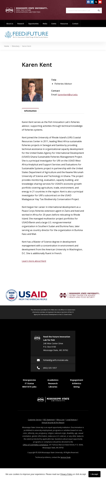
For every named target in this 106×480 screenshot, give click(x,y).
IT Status (29, 383)
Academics (52, 380)
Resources (64, 23)
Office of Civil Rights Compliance (35, 445)
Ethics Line (60, 420)
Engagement (76, 380)
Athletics (76, 383)
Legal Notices (71, 420)
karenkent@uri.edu (68, 94)
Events (53, 23)
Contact (75, 23)
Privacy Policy (66, 474)
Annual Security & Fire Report (53, 422)
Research (20, 23)
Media (45, 23)
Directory (15, 46)
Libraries (53, 386)
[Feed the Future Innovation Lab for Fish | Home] (26, 10)
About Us (9, 23)
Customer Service (35, 420)
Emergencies (29, 380)
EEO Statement (49, 420)
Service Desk (65, 457)
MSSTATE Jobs (29, 386)
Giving (76, 386)
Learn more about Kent (34, 261)
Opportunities (33, 23)
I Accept (94, 474)
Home (6, 46)
